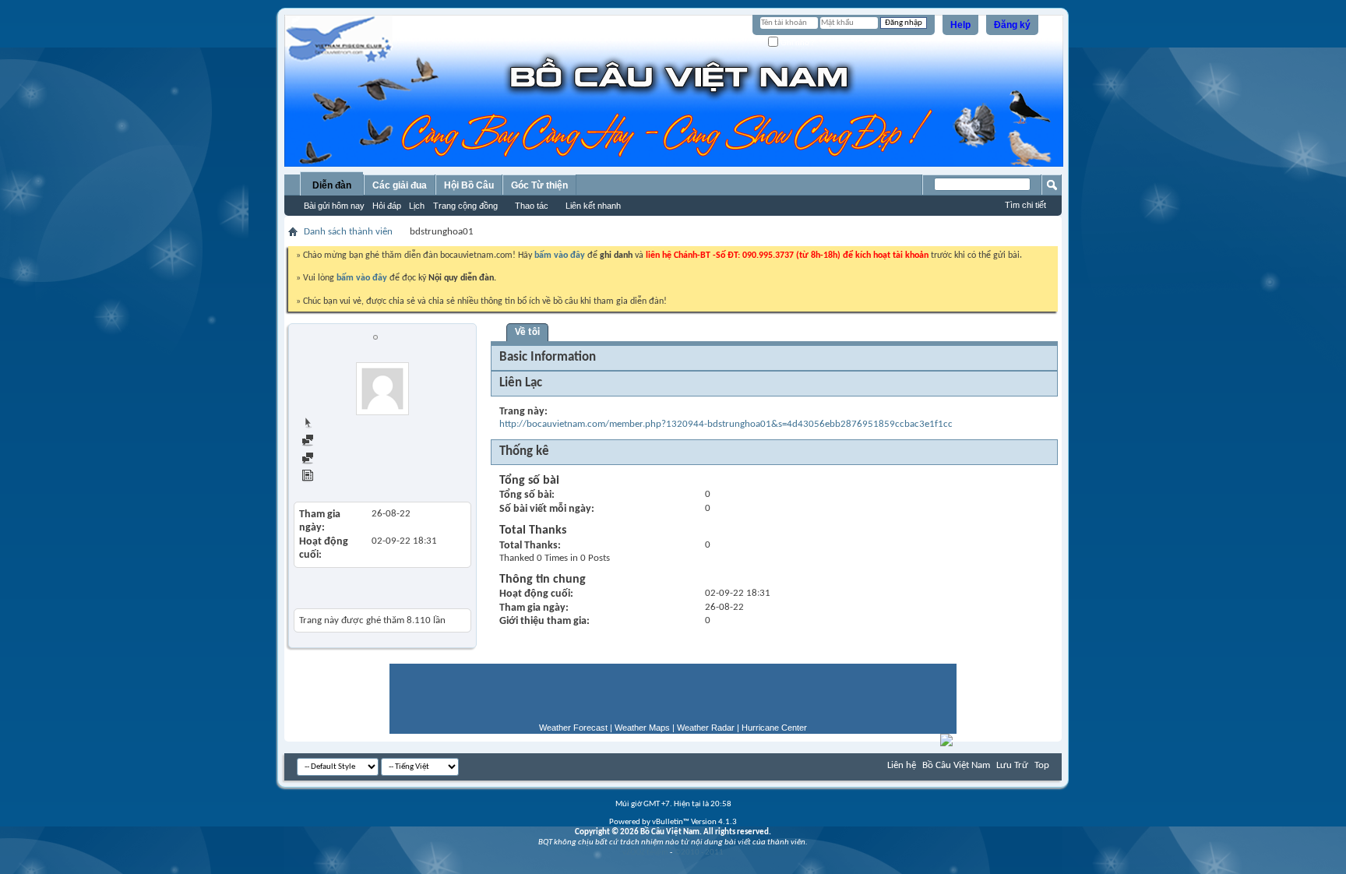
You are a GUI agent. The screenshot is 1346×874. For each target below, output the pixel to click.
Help (960, 24)
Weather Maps (642, 727)
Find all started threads (362, 460)
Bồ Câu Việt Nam (956, 765)
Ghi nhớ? (796, 42)
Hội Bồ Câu (469, 185)
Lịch (417, 205)
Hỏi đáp (386, 205)
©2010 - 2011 (699, 852)
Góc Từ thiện (539, 185)
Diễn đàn (331, 185)
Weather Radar (706, 727)
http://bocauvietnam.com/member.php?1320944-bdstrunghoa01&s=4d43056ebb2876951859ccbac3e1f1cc (726, 424)
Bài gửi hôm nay (334, 205)
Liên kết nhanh (593, 205)
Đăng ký (1012, 24)
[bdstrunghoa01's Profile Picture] (382, 388)
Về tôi (527, 332)
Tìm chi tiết (1025, 205)
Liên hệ (901, 765)
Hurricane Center (774, 727)
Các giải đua (399, 185)
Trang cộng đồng (465, 205)
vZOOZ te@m (645, 852)
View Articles (341, 478)
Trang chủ (335, 424)
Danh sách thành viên (348, 232)
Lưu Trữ (1012, 765)
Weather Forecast (573, 727)
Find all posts (342, 442)
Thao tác (531, 205)
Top (1041, 765)
